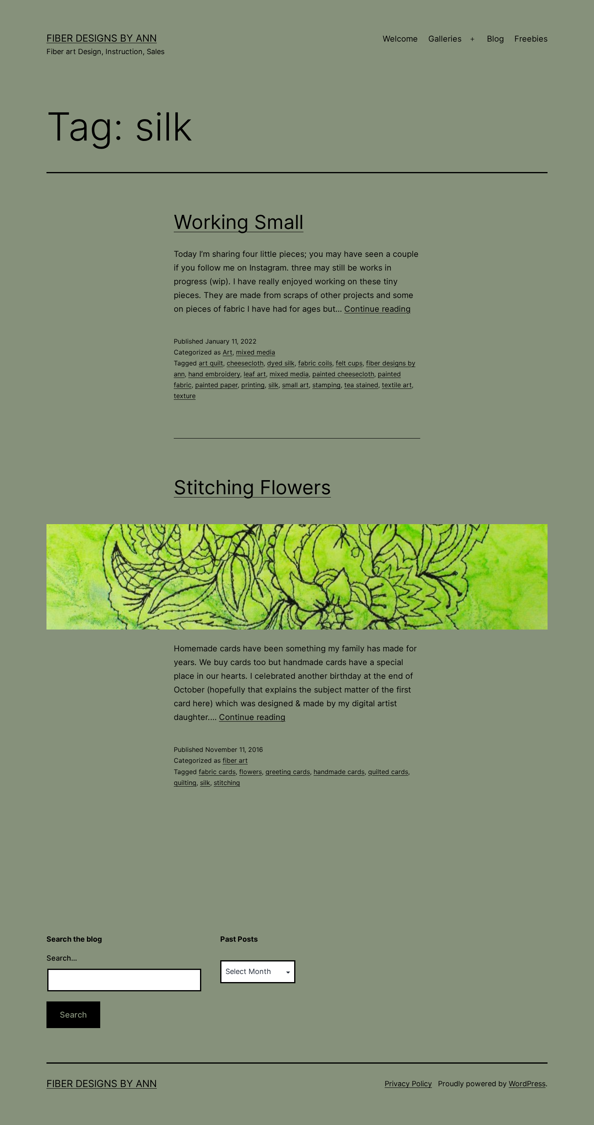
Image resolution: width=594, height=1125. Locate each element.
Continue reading (377, 309)
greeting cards (287, 772)
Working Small (238, 222)
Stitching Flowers (252, 487)
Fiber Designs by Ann (101, 38)
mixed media (255, 352)
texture (185, 396)
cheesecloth (245, 363)
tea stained (361, 385)
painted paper (216, 385)
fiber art (235, 760)
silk (273, 385)
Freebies (531, 39)
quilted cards (388, 772)
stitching (227, 783)
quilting (185, 783)
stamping (326, 385)
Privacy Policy (408, 1083)
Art (227, 352)
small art (295, 385)
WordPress (527, 1083)
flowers (250, 772)
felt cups (349, 363)
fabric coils (315, 363)
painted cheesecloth (343, 374)
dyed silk (281, 363)
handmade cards (339, 772)
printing (253, 385)
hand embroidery (214, 374)
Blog (495, 39)
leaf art (255, 374)
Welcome (400, 39)
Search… (61, 958)
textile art (397, 385)
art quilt (211, 363)
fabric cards (217, 772)
